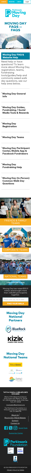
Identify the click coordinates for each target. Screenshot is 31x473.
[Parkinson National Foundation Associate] (11, 450)
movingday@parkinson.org (15, 405)
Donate (3, 1)
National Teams (15, 276)
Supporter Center (16, 433)
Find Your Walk (15, 303)
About (19, 1)
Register (11, 1)
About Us (15, 415)
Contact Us (15, 423)
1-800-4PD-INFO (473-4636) (20, 393)
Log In (27, 1)
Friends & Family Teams (15, 222)
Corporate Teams (15, 249)
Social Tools (23, 428)
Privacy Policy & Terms (15, 470)
